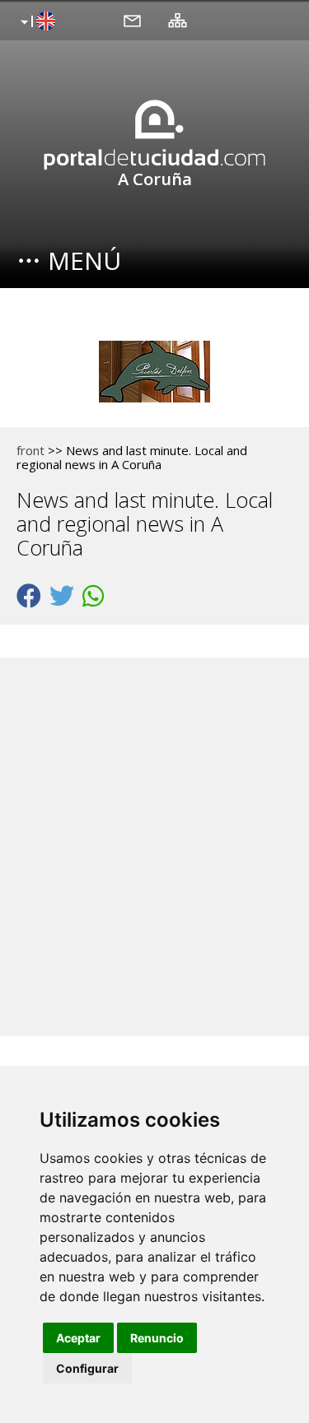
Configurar (87, 1368)
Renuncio (157, 1338)
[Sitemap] (177, 20)
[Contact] (132, 20)
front (30, 450)
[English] (35, 22)
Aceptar (78, 1338)
